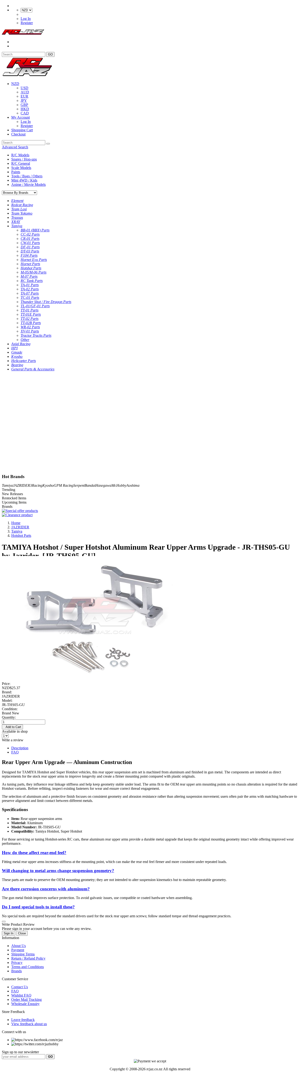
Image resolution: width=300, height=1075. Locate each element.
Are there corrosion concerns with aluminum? (46, 888)
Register (27, 23)
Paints (15, 172)
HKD (25, 109)
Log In (26, 19)
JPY (24, 100)
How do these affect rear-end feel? (34, 852)
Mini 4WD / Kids (24, 180)
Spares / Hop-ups (24, 159)
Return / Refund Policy (28, 958)
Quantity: (9, 717)
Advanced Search (15, 147)
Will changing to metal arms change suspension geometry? (58, 870)
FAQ (15, 752)
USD (24, 88)
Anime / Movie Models (28, 184)
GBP (24, 105)
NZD (15, 84)
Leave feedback (23, 1020)
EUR (24, 96)
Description (19, 748)
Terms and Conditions (27, 967)
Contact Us (19, 987)
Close (22, 933)
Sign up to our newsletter (20, 1052)
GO (50, 54)
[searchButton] (48, 143)
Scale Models (21, 168)
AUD (25, 92)
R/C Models (20, 155)
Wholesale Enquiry (25, 1004)
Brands (16, 971)
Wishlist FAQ (21, 995)
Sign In (8, 933)
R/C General (20, 163)
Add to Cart (12, 727)
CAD (25, 113)
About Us (18, 946)
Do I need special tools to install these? (38, 906)
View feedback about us (29, 1024)
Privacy (16, 963)
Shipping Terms (23, 954)
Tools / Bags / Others (26, 176)
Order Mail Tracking (26, 1000)
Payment (17, 950)
